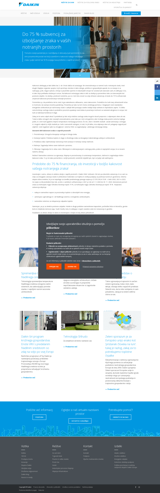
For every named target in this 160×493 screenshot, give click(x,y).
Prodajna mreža (27, 459)
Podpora (56, 13)
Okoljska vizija (26, 468)
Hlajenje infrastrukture (60, 471)
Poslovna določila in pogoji (28, 490)
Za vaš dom (56, 453)
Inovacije (24, 462)
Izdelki (46, 13)
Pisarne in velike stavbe (60, 459)
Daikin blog (89, 13)
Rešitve (24, 13)
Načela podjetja (87, 487)
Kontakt (86, 453)
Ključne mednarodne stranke (93, 459)
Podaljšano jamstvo (72, 13)
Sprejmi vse (54, 267)
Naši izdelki (35, 13)
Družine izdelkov (120, 456)
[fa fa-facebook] (135, 487)
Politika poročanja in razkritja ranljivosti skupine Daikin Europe (125, 466)
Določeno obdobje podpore (124, 462)
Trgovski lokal (57, 456)
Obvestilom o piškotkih (91, 261)
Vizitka (23, 453)
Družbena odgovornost (29, 471)
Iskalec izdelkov (119, 453)
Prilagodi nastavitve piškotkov (93, 267)
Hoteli (54, 465)
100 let (23, 456)
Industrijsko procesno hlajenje (62, 468)
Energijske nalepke (120, 459)
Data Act (41, 490)
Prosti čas (55, 462)
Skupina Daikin (26, 465)
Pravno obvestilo (39, 487)
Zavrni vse (72, 267)
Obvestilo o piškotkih (53, 487)
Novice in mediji (26, 477)
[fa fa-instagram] (139, 487)
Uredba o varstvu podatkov (71, 487)
